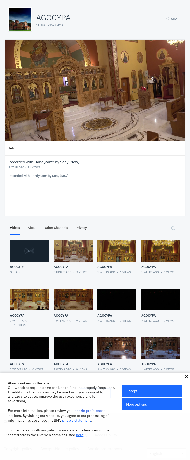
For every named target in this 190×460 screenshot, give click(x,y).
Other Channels (56, 228)
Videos (15, 228)
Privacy (81, 228)
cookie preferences (90, 410)
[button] (186, 376)
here (80, 435)
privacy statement (76, 420)
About (32, 228)
